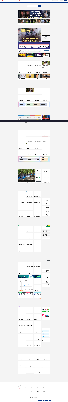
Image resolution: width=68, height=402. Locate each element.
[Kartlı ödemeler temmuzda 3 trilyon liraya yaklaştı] (30, 376)
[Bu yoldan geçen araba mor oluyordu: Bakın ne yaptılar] (44, 224)
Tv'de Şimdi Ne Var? (44, 332)
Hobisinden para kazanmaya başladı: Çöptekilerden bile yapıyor (37, 380)
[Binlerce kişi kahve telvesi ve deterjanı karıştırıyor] (46, 152)
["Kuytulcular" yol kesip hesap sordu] (34, 14)
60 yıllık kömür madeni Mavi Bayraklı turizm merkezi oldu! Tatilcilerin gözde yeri (47, 229)
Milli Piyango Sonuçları (46, 343)
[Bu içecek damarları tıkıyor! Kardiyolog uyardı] (30, 97)
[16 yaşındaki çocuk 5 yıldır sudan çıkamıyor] (38, 41)
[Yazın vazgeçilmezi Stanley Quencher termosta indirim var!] (29, 213)
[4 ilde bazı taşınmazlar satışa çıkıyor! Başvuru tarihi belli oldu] (38, 165)
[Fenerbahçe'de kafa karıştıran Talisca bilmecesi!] (29, 255)
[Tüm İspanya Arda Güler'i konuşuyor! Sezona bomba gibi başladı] (37, 258)
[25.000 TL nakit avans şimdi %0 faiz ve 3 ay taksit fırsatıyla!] (24, 41)
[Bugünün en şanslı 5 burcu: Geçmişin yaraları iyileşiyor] (22, 90)
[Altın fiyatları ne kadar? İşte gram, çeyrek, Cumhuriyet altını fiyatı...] (30, 63)
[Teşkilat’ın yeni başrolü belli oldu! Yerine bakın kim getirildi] (37, 223)
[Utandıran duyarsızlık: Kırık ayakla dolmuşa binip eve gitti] (21, 41)
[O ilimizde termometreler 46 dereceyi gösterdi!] (29, 226)
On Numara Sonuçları (46, 349)
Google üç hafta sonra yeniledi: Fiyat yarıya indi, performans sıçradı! (46, 386)
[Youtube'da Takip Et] (43, 396)
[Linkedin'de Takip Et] (41, 396)
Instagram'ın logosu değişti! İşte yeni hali (38, 386)
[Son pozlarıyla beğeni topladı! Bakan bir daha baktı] (22, 326)
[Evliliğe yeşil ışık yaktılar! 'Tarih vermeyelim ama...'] (37, 323)
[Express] (56, 0)
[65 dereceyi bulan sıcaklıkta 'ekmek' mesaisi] (38, 145)
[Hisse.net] (22, 55)
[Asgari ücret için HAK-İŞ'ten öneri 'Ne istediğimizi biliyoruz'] (44, 284)
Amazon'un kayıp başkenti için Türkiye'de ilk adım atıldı (47, 217)
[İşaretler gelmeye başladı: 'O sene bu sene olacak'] (37, 300)
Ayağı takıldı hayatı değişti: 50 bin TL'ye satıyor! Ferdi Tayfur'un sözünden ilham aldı (47, 292)
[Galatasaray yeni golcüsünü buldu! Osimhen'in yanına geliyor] (37, 41)
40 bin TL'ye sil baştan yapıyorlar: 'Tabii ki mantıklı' (47, 295)
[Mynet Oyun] (30, 55)
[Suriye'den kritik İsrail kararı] (25, 41)
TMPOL (19, 310)
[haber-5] (47, 135)
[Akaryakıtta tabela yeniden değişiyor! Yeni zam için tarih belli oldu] (32, 41)
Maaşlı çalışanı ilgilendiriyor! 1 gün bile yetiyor (47, 288)
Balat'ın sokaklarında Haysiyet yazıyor (46, 379)
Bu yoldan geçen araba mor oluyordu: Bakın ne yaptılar (47, 224)
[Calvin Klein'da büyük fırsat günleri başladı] (30, 152)
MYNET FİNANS (21, 51)
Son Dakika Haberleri (26, 398)
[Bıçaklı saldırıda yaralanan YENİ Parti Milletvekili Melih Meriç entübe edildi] (40, 41)
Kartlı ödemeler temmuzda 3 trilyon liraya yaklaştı (30, 379)
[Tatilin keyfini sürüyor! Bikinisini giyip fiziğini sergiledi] (22, 343)
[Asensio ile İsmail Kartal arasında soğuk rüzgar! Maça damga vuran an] (34, 41)
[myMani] (19, 1)
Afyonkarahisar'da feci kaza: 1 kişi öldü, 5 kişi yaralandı (48, 213)
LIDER (26, 310)
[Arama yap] (59, 0)
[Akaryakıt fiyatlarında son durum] (30, 383)
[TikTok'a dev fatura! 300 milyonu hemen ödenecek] (30, 145)
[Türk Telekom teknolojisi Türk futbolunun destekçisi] (22, 383)
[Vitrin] (54, 0)
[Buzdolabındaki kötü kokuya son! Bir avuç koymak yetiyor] (37, 213)
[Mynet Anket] (57, 0)
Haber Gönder (48, 396)
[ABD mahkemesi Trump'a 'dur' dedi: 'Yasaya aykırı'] (23, 41)
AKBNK (34, 309)
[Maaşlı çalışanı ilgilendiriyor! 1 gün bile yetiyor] (44, 287)
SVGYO (26, 309)
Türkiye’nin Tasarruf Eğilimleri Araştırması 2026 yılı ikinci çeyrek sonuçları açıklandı (30, 373)
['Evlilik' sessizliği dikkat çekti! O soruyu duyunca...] (29, 343)
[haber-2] (28, 135)
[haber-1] (21, 135)
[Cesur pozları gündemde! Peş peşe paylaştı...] (29, 356)
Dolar (27, 292)
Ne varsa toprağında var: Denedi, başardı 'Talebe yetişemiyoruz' (46, 372)
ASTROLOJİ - (39, 54)
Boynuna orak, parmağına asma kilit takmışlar (47, 221)
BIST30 (24, 292)
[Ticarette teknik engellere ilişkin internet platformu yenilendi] (22, 165)
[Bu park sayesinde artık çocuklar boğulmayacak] (38, 159)
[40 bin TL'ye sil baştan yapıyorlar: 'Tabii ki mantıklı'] (44, 295)
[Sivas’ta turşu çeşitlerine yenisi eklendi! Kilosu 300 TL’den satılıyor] (33, 41)
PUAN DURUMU (43, 240)
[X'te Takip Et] (39, 396)
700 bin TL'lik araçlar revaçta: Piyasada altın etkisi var (47, 299)
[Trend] (52, 0)
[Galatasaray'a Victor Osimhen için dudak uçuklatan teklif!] (29, 242)
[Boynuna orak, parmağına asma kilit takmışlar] (44, 221)
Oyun (43, 398)
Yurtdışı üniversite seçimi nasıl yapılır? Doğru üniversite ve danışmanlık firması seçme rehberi (22, 380)
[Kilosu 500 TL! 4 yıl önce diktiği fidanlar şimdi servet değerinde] (38, 63)
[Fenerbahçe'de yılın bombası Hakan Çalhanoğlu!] (28, 41)
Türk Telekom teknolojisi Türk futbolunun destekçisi (21, 386)
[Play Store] (20, 398)
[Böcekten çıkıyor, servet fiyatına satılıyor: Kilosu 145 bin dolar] (26, 41)
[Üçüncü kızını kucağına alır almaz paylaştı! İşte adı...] (37, 339)
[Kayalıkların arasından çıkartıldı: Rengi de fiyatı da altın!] (22, 226)
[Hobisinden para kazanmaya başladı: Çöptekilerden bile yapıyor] (38, 376)
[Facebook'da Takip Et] (37, 396)
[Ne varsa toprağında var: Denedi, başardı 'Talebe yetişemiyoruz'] (46, 370)
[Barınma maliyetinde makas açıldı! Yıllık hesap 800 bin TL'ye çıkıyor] (35, 41)
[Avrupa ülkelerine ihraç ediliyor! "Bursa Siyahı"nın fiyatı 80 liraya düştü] (31, 41)
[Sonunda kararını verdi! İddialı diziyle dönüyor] (29, 336)
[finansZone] (46, 117)
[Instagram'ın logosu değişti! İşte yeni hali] (38, 383)
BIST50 (22, 292)
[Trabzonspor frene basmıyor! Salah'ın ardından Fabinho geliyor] (29, 34)
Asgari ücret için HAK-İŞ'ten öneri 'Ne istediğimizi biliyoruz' (47, 284)
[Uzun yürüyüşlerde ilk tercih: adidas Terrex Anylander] (30, 165)
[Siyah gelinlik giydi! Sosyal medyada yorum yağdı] (37, 356)
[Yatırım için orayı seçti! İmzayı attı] (22, 210)
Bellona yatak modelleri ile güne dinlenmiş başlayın (22, 372)
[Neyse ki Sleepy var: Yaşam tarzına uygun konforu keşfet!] (29, 41)
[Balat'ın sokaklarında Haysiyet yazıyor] (46, 376)
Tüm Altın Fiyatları (38, 194)
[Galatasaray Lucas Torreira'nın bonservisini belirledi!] (38, 97)
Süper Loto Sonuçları (46, 346)
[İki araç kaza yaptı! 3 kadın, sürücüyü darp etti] (22, 41)
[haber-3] (34, 135)
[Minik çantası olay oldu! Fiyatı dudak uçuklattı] (29, 329)
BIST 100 (20, 293)
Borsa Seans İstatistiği (39, 398)
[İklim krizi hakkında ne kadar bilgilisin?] (30, 159)
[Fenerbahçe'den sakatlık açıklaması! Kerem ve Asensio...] (22, 245)
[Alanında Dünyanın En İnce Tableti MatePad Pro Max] (30, 90)
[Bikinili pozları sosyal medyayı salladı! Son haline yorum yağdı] (22, 336)
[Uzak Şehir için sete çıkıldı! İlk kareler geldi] (22, 66)
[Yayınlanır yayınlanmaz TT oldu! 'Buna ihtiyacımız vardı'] (29, 323)
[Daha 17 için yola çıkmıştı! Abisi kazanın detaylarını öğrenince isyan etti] (37, 349)
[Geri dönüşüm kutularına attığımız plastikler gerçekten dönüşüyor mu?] (29, 207)
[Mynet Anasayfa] (3, 0)
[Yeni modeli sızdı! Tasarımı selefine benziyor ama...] (30, 69)
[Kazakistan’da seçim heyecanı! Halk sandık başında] (22, 97)
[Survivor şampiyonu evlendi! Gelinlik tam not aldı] (37, 329)
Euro (29, 292)
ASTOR (34, 310)
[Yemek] (55, 0)
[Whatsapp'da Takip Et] (44, 396)
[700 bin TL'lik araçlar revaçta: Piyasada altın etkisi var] (36, 41)
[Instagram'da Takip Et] (40, 396)
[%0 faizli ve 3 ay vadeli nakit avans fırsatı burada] (46, 69)
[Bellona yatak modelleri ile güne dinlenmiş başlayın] (22, 370)
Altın (32, 292)
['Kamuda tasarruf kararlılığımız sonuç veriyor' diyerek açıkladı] (29, 284)
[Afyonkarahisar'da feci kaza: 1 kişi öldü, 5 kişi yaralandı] (44, 213)
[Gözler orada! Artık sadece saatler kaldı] (22, 280)
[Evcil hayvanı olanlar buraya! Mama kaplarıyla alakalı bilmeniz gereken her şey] (46, 145)
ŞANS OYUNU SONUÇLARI (45, 342)
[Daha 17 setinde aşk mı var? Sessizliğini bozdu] (22, 159)
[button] (40, 34)
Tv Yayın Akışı (43, 331)
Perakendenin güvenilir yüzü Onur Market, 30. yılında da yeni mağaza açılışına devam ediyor (38, 373)
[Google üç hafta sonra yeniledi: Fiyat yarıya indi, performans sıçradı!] (46, 383)
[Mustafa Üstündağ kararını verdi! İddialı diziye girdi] (46, 162)
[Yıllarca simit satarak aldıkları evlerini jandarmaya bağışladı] (38, 69)
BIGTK (19, 309)
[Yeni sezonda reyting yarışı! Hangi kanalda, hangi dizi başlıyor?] (22, 352)
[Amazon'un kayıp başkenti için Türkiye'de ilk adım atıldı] (44, 217)
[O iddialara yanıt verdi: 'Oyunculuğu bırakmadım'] (38, 90)
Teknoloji (31, 398)
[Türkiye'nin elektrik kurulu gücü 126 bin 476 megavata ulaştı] (38, 152)
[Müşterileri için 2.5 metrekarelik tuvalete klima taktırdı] (46, 93)
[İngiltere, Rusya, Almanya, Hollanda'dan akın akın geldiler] (22, 220)
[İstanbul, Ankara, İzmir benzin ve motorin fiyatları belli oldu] (37, 207)
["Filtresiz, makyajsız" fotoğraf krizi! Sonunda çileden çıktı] (22, 148)
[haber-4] (40, 135)
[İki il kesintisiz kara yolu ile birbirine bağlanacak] (18, 41)
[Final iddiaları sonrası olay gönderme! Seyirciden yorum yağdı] (29, 349)
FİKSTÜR (47, 240)
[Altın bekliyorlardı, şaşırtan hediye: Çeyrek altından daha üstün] (29, 220)
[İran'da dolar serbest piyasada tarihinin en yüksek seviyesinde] (29, 277)
